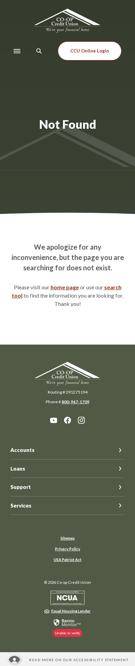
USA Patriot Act (67, 559)
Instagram (81, 420)
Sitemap (68, 538)
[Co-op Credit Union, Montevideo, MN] (67, 21)
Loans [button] (17, 468)
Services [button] (21, 505)
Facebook (67, 420)
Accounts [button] (22, 450)
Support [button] (20, 487)
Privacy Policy (67, 549)
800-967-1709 (75, 401)
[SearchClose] (39, 51)
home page (65, 287)
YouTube (53, 420)
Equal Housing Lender (71, 611)
